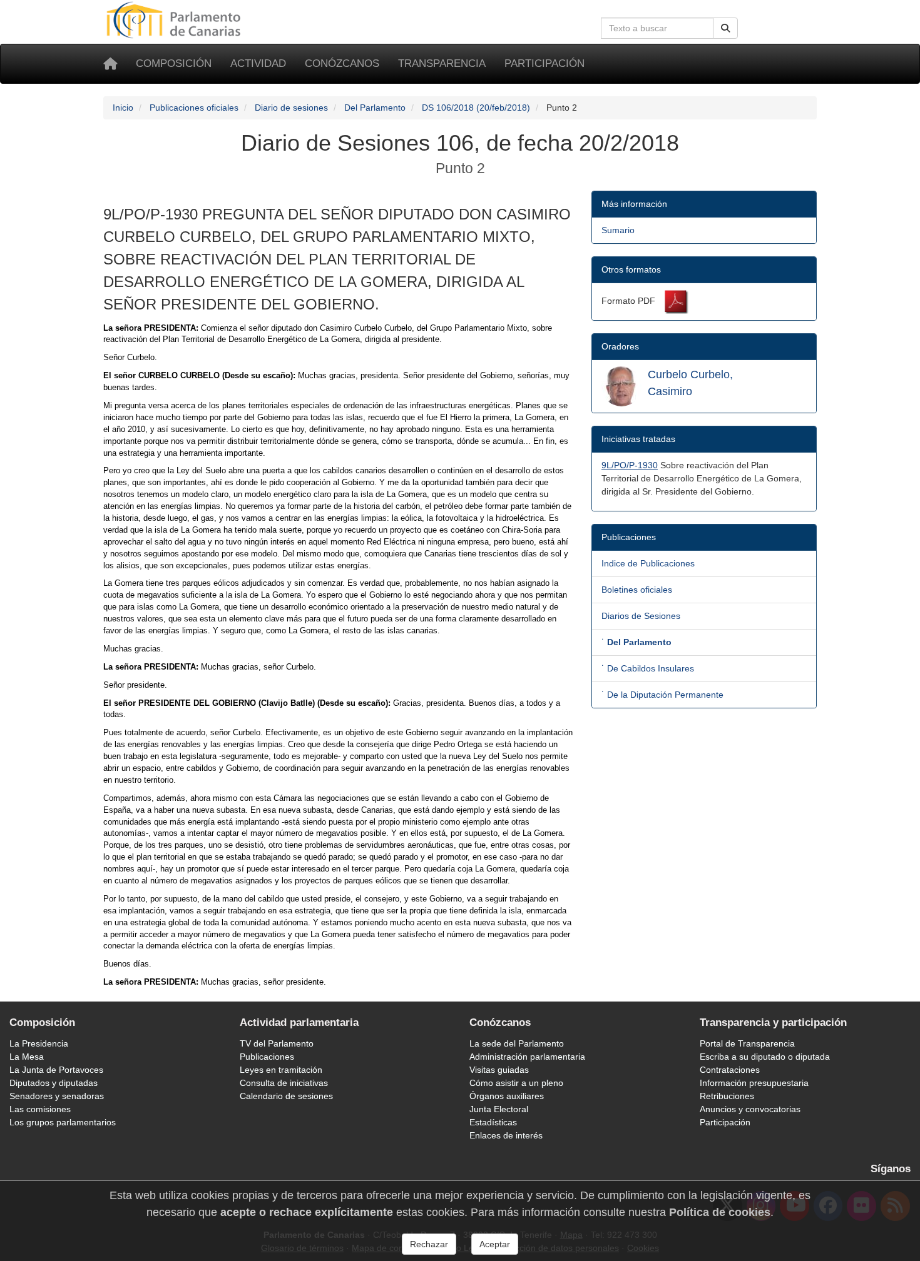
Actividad (258, 63)
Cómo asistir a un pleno (516, 1083)
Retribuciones (727, 1096)
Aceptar (494, 1244)
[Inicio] (110, 63)
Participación (544, 63)
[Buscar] (725, 28)
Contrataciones (730, 1070)
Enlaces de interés (506, 1135)
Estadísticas (493, 1122)
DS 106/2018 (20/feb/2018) (476, 108)
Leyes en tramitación (281, 1070)
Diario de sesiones (291, 108)
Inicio (123, 108)
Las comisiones (40, 1109)
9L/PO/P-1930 (629, 465)
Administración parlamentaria (527, 1057)
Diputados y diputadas (53, 1083)
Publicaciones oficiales (194, 108)
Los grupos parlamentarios (62, 1122)
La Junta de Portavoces (56, 1070)
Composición (174, 63)
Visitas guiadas (499, 1070)
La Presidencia (38, 1043)
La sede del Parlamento (516, 1043)
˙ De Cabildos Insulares (647, 668)
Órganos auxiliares (506, 1096)
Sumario (618, 230)
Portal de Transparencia (747, 1043)
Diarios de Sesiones (640, 616)
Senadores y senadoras (56, 1096)
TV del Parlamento (277, 1043)
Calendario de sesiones (286, 1096)
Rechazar (429, 1244)
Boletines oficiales (636, 590)
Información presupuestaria (754, 1083)
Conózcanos (342, 63)
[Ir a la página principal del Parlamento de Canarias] (175, 19)
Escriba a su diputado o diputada (765, 1057)
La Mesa (26, 1057)
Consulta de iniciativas (284, 1083)
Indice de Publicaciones (648, 563)
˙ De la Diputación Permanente (662, 695)
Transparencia (442, 63)
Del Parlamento (375, 108)
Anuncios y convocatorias (750, 1109)
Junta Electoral (498, 1109)
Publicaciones (267, 1057)
